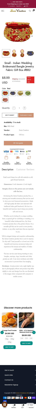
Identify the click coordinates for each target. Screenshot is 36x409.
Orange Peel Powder (9, 330)
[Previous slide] (2, 332)
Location (12, 6)
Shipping (15, 79)
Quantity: (6, 107)
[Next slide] (34, 332)
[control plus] (24, 108)
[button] (31, 36)
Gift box (21, 135)
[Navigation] (5, 11)
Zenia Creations (24, 130)
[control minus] (14, 108)
